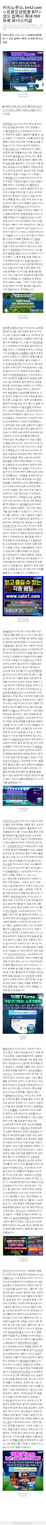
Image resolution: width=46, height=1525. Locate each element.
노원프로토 (16, 929)
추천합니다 (11, 177)
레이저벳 (12, 878)
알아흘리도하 (27, 504)
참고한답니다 (12, 149)
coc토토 (22, 1084)
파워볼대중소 (12, 871)
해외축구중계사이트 (13, 327)
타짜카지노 (17, 1167)
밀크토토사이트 (23, 835)
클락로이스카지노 (14, 1095)
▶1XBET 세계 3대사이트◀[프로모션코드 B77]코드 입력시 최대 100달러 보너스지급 (22, 110)
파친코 (24, 918)
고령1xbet (25, 1128)
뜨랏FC (26, 468)
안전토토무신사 (15, 846)
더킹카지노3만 (10, 821)
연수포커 (20, 1210)
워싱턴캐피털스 (16, 1332)
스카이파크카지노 (17, 954)
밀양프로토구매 (20, 739)
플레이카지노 (15, 699)
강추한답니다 (9, 123)
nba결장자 (8, 631)
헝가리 (33, 1389)
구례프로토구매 (13, 363)
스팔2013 (14, 710)
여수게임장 (11, 911)
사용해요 (26, 278)
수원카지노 (28, 660)
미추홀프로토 (17, 1440)
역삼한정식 (16, 249)
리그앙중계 (18, 717)
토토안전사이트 (19, 896)
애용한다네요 (27, 217)
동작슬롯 (26, 407)
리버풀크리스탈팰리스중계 (21, 353)
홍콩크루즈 (8, 1048)
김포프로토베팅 (21, 1218)
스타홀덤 (12, 1110)
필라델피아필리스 (29, 1360)
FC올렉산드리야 (18, 649)
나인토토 (29, 975)
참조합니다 (19, 156)
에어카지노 (8, 1270)
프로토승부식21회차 (20, 1371)
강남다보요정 (31, 260)
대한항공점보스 (20, 374)
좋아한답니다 (12, 131)
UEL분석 (9, 1400)
